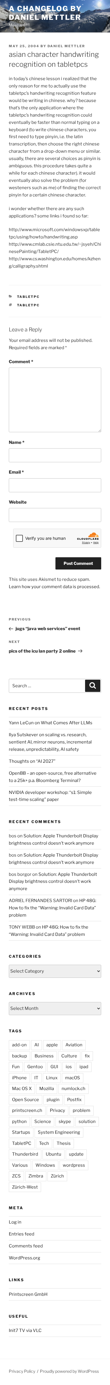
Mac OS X (22, 1088)
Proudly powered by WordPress (69, 1371)
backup (19, 1056)
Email (16, 472)
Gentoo (35, 1066)
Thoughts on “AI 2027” (32, 761)
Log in (15, 1222)
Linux (51, 1077)
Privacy (57, 1110)
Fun (16, 1066)
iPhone (19, 1077)
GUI (54, 1066)
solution (87, 1121)
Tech (44, 1143)
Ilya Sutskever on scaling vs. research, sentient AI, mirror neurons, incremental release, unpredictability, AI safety (50, 742)
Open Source (25, 1099)
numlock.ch (73, 1088)
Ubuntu (53, 1154)
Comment (21, 361)
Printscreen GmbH (28, 1294)
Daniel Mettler (66, 46)
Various (20, 1165)
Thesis (64, 1143)
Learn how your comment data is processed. (54, 586)
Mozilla (46, 1088)
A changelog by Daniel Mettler (45, 13)
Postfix (74, 1099)
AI (36, 1044)
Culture (69, 1056)
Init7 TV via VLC (25, 1330)
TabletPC (28, 297)
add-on (19, 1044)
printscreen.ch (27, 1110)
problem (81, 1110)
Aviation (73, 1044)
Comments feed (26, 1246)
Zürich (57, 1176)
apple (52, 1044)
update (76, 1154)
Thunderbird (25, 1154)
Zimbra (35, 1176)
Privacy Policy (22, 1371)
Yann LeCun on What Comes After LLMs (50, 722)
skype (65, 1121)
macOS (72, 1077)
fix (87, 1056)
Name (16, 442)
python (19, 1121)
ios (69, 1066)
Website (18, 502)
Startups (21, 1132)
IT (36, 1077)
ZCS (16, 1176)
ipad (83, 1066)
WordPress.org (24, 1258)
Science (42, 1121)
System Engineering (59, 1132)
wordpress (74, 1165)
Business (44, 1056)
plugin (53, 1099)
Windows (45, 1165)
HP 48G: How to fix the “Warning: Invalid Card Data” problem (52, 908)
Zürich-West (25, 1187)
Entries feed (21, 1234)
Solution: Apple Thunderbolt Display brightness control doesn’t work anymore (53, 882)
